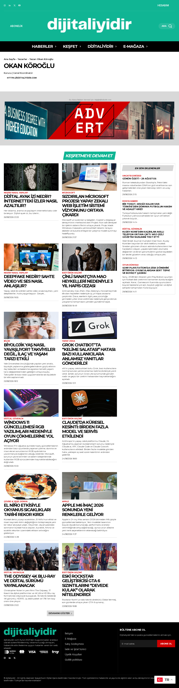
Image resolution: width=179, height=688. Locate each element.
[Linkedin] (9, 5)
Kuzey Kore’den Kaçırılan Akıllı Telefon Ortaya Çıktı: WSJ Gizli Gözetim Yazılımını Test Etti (143, 234)
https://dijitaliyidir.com (22, 78)
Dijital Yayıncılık (14, 572)
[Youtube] (19, 5)
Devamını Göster (59, 613)
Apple (65, 501)
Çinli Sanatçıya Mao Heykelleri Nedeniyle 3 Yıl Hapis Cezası (87, 281)
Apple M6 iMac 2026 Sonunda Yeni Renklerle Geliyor (82, 510)
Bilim (7, 341)
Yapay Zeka (68, 341)
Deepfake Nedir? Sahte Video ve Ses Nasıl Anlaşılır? (29, 281)
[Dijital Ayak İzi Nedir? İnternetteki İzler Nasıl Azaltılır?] (31, 177)
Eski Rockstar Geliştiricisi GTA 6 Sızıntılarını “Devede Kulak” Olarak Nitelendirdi (85, 585)
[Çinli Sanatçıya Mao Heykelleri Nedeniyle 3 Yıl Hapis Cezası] (89, 257)
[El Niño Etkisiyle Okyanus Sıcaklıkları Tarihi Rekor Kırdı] (31, 486)
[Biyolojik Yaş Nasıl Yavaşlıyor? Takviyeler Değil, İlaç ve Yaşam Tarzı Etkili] (31, 325)
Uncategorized (131, 176)
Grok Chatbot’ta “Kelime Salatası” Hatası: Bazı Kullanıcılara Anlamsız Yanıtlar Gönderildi (89, 354)
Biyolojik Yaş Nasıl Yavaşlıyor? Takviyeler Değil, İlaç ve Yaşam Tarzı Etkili (29, 351)
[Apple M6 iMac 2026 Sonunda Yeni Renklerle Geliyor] (89, 486)
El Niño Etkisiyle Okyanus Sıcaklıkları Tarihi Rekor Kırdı (27, 510)
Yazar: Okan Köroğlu (41, 59)
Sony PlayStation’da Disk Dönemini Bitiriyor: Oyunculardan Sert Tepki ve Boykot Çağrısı (146, 270)
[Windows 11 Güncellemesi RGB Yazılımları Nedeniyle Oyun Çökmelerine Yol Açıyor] (31, 403)
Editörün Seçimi (72, 273)
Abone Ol (166, 643)
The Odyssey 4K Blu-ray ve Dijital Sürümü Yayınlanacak (29, 581)
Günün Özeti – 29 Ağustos (139, 178)
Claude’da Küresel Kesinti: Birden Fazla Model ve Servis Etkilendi (85, 429)
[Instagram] (4, 5)
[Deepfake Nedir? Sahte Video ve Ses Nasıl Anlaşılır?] (31, 257)
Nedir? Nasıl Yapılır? (16, 193)
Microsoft (68, 193)
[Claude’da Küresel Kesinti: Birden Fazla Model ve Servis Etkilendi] (89, 403)
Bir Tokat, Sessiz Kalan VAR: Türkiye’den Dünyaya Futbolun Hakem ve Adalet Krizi (147, 206)
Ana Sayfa (9, 59)
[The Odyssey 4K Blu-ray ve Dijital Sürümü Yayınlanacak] (31, 557)
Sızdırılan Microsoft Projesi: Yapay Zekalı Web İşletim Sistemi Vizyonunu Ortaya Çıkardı (85, 206)
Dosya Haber (130, 201)
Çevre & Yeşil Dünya (15, 501)
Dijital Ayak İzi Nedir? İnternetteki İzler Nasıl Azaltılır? (31, 201)
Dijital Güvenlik (13, 419)
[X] (14, 5)
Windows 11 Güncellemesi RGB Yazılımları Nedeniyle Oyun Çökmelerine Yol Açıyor (29, 431)
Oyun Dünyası (130, 265)
